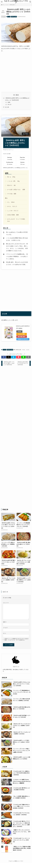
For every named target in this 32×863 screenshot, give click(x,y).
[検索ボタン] (30, 2)
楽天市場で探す (22, 336)
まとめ (7, 107)
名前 (4, 622)
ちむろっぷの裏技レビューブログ (16, 1)
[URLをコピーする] (28, 357)
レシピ (9, 16)
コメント (5, 602)
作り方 (9, 104)
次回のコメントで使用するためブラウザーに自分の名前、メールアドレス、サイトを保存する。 (17, 639)
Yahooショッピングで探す (23, 339)
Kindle (19, 331)
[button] (3, 357)
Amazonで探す (21, 334)
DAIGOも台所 (13, 16)
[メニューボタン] (1, 2)
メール (5, 627)
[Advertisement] (16, 71)
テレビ (23, 349)
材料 (9, 102)
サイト (4, 633)
